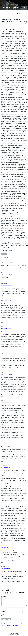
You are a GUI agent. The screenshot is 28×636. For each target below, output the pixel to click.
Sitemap (12, 634)
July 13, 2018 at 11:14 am (5, 547)
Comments (4, 253)
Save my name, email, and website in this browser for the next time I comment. (12, 615)
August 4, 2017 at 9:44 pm (5, 467)
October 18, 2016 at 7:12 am (6, 262)
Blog (15, 634)
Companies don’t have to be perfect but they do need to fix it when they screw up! (11, 21)
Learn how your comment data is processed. (14, 624)
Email (2, 611)
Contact (17, 634)
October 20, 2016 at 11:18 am (6, 328)
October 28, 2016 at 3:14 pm (6, 402)
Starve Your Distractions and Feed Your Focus (8, 627)
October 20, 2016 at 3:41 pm (6, 353)
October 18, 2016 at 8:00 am (6, 274)
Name (2, 608)
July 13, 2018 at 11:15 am (5, 568)
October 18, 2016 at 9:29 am (6, 285)
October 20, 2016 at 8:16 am (6, 300)
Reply (2, 268)
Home (10, 634)
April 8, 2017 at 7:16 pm (5, 446)
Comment (4, 596)
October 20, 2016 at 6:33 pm (6, 374)
